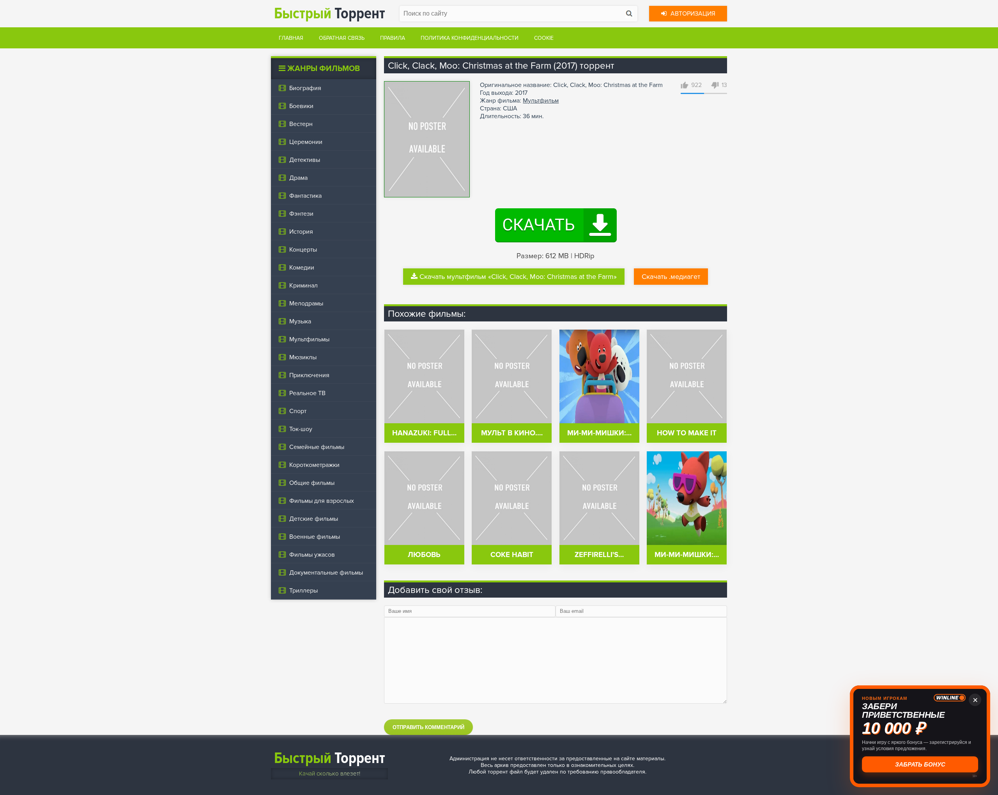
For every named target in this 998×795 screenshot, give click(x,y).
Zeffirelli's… (599, 554)
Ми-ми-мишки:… (599, 433)
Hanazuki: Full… (424, 433)
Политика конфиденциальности (469, 38)
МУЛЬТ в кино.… (512, 433)
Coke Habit (511, 554)
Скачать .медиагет (671, 276)
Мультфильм (541, 101)
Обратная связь (342, 38)
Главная (291, 38)
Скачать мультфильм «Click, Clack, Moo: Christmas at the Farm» (518, 276)
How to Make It (687, 433)
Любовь (424, 554)
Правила (392, 38)
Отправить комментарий (428, 727)
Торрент (329, 13)
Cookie (544, 38)
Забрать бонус (920, 764)
